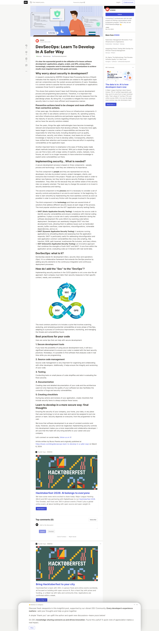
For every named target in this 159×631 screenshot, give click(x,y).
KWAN (42, 40)
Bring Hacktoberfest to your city (55, 584)
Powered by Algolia (78, 2)
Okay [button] (32, 628)
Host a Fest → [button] (41, 600)
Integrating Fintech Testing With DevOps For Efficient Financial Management (119, 50)
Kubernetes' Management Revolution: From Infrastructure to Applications (118, 42)
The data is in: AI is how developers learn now (117, 85)
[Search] (31, 2)
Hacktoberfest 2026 (87, 499)
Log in (118, 2)
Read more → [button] (41, 508)
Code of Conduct (61, 536)
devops (39, 56)
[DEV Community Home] (26, 2)
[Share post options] (26, 71)
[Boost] (26, 65)
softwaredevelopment (59, 56)
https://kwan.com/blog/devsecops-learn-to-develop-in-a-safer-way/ (62, 444)
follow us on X (65, 437)
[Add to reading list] (26, 59)
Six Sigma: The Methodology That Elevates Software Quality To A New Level (118, 59)
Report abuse (72, 536)
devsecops (47, 56)
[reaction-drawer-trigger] (26, 46)
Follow (120, 14)
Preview (51, 531)
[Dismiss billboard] (137, 604)
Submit (42, 531)
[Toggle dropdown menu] (96, 452)
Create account (128, 2)
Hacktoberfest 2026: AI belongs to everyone (63, 492)
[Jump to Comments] (26, 53)
